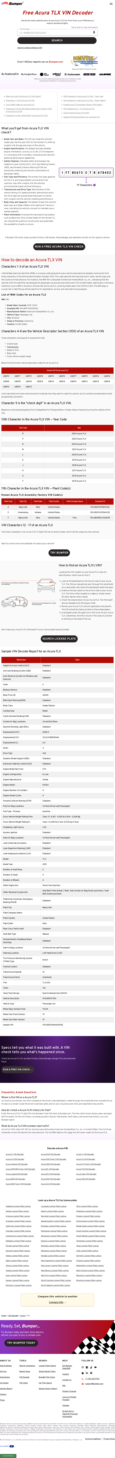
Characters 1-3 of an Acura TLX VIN (20, 101)
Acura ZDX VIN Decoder (85, 1179)
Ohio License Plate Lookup (87, 1206)
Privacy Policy (109, 1439)
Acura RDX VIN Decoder (50, 1164)
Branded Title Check (47, 1377)
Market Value (24, 1372)
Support (65, 1374)
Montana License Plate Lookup (53, 1246)
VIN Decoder (13, 1316)
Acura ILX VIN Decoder (15, 1159)
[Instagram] (84, 1367)
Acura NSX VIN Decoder (50, 1154)
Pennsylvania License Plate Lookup (90, 1221)
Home (3, 1316)
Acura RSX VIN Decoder (50, 1179)
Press (2, 1400)
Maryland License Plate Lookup (53, 1216)
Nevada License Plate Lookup (53, 1256)
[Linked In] (88, 1373)
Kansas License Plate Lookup (17, 1280)
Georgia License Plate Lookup (18, 1251)
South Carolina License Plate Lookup (91, 1231)
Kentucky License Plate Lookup (19, 1285)
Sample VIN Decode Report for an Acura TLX (81, 117)
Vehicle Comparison (27, 1366)
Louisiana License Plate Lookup (53, 1206)
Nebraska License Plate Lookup (54, 1251)
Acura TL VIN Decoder (85, 1154)
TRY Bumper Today (21, 1343)
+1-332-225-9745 (92, 1379)
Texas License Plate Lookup (87, 1246)
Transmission (13, 347)
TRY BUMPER (59, 553)
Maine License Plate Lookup (52, 1211)
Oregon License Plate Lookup (88, 1216)
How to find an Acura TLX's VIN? (76, 113)
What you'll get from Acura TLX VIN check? (23, 96)
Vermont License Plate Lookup (88, 1256)
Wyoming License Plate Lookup (89, 1280)
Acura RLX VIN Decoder (50, 1174)
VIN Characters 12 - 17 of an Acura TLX (79, 109)
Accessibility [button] (4, 1446)
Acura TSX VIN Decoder (85, 1169)
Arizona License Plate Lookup (18, 1216)
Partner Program (69, 1391)
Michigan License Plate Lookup (53, 1226)
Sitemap (65, 1406)
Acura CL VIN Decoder (15, 1154)
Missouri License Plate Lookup (53, 1241)
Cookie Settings (8, 1456)
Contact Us (66, 1380)
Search (56, 40)
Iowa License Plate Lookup (16, 1276)
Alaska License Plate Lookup (17, 1211)
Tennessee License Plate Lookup (89, 1241)
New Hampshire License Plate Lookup (56, 1261)
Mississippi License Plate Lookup (54, 1236)
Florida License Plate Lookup (17, 1246)
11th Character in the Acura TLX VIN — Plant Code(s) (84, 101)
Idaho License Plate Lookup (17, 1261)
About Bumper (6, 1366)
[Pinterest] (92, 1373)
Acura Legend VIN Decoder (17, 1174)
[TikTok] (92, 1367)
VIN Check (23, 1383)
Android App (5, 1377)
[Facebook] (88, 1367)
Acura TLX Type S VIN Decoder (88, 1164)
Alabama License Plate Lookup (18, 1206)
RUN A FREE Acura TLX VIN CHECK (59, 246)
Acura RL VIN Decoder (50, 1169)
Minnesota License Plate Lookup (54, 1231)
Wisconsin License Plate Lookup (89, 1276)
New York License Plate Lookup (54, 1276)
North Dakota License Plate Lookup (55, 1285)
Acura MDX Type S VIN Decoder (18, 1184)
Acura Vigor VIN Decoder (86, 1174)
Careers (3, 1394)
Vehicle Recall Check (47, 1372)
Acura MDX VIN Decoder (15, 1179)
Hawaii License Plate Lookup (17, 1256)
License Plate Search (47, 1366)
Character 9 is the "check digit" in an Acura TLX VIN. (27, 116)
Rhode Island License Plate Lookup (90, 1226)
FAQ (63, 1386)
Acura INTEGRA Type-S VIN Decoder (20, 1169)
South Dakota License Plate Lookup (90, 1236)
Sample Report (6, 1389)
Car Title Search (45, 1383)
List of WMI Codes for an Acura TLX (20, 105)
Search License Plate (59, 639)
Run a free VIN (18, 1069)
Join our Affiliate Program (69, 1398)
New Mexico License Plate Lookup (55, 1271)
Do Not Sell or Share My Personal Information (70, 1414)
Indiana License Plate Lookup (17, 1271)
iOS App (3, 1372)
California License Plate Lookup (18, 1226)
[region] (57, 378)
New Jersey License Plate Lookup (55, 1266)
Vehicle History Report (48, 1389)
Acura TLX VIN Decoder (85, 1159)
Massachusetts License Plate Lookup (56, 1221)
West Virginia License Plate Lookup (90, 1271)
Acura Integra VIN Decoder (17, 1164)
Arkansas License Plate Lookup (18, 1221)
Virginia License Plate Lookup (88, 1261)
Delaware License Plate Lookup (18, 1241)
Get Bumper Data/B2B (67, 1367)
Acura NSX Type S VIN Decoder (53, 1159)
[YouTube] (96, 1367)
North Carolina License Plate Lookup (56, 1280)
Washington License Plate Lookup (90, 1266)
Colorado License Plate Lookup (18, 1231)
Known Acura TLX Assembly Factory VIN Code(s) (82, 105)
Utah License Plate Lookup (87, 1251)
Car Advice (4, 1383)
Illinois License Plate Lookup (17, 1266)
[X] (84, 1373)
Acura (22, 1316)
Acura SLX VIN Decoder (50, 1184)
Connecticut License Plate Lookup (20, 1236)
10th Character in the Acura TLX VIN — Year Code (83, 96)
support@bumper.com (94, 1384)
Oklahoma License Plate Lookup (89, 1211)
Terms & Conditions (93, 1439)
